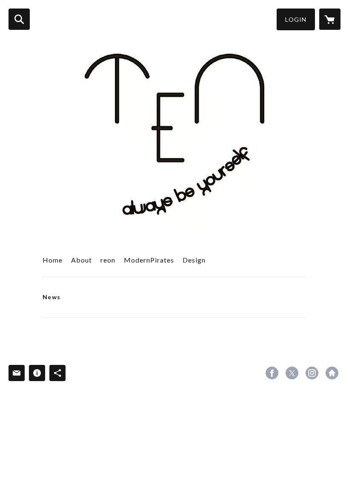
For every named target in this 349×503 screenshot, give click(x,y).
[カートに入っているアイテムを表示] (329, 19)
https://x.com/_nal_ (292, 373)
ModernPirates (149, 260)
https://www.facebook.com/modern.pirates (272, 373)
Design (194, 260)
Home (53, 260)
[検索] (19, 19)
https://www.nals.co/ (332, 373)
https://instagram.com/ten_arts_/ (312, 373)
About (81, 260)
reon (107, 260)
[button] (296, 19)
